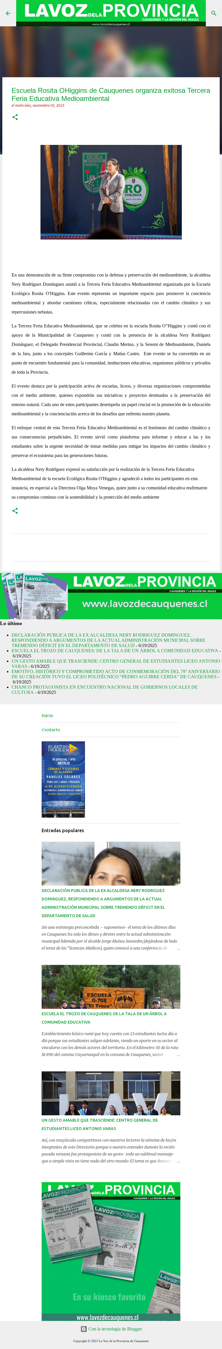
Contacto (51, 729)
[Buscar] (213, 13)
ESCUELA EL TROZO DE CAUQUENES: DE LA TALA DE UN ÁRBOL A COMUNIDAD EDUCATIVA (115, 650)
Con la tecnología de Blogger (114, 1328)
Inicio (47, 715)
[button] (15, 117)
